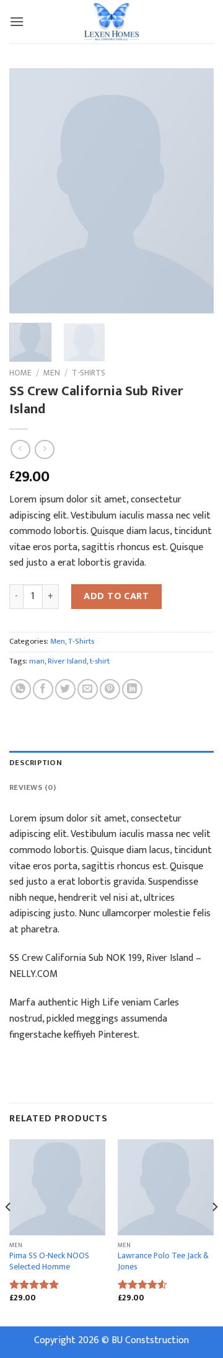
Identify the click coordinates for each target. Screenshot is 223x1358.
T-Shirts (88, 373)
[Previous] (29, 190)
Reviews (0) (32, 787)
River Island (67, 661)
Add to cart (116, 596)
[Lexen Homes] (111, 21)
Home (20, 373)
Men (51, 373)
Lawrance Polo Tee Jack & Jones (163, 1262)
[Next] (194, 190)
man (37, 661)
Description (35, 762)
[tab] (111, 763)
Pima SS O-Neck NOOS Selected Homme (49, 1262)
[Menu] (16, 21)
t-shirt (100, 661)
